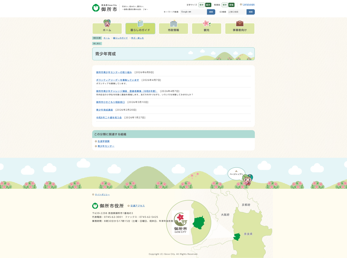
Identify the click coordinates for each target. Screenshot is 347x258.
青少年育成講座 (104, 110)
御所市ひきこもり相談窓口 (110, 102)
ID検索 (223, 12)
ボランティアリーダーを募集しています (117, 80)
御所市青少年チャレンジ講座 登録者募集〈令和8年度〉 (127, 91)
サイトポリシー (102, 195)
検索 (211, 12)
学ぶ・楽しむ (137, 38)
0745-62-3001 (113, 217)
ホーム (107, 38)
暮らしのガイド (120, 38)
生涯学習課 (104, 141)
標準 (202, 5)
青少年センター (106, 146)
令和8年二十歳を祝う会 (109, 117)
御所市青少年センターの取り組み (114, 72)
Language (249, 4)
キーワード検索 (171, 12)
